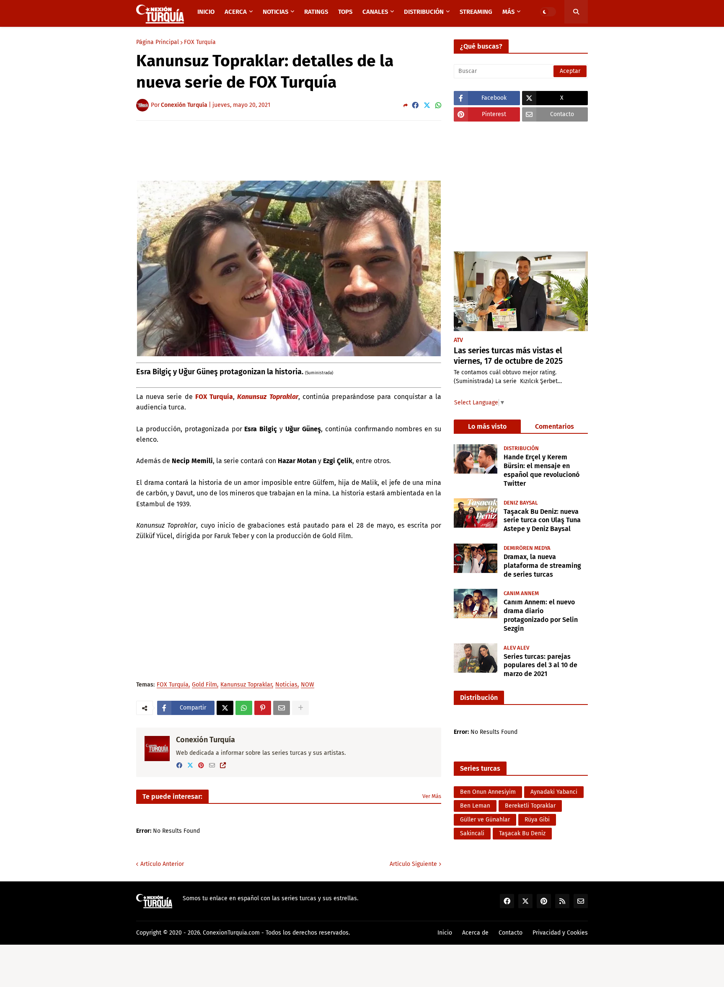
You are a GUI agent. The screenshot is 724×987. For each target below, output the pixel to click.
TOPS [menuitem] (345, 12)
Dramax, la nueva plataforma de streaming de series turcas (542, 565)
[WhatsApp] (438, 105)
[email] (212, 765)
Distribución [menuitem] (424, 12)
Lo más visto (487, 426)
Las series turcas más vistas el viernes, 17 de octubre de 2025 (508, 356)
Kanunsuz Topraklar (267, 397)
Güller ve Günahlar (485, 819)
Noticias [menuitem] (275, 12)
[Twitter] (427, 105)
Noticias (286, 685)
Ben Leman (475, 805)
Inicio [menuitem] (206, 12)
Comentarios (554, 426)
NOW (307, 685)
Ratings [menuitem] (316, 12)
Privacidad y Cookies (560, 932)
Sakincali (472, 833)
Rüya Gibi (537, 819)
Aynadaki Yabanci (553, 791)
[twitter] (190, 765)
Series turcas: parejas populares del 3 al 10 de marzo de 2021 (540, 665)
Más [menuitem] (508, 12)
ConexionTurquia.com (231, 932)
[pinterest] (201, 765)
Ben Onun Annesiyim (488, 791)
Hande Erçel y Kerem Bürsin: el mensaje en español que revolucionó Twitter (541, 470)
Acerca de (475, 932)
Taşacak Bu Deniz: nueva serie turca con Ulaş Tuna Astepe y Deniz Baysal (542, 520)
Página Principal (157, 42)
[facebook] (179, 765)
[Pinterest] (262, 708)
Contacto (510, 932)
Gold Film (204, 685)
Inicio (444, 932)
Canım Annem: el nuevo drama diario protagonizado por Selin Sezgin (541, 615)
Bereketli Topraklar (530, 805)
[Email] (281, 708)
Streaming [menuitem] (476, 12)
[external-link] (223, 765)
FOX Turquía (200, 42)
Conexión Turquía (205, 739)
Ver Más (431, 796)
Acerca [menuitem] (236, 12)
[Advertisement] (288, 150)
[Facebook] (415, 105)
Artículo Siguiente (413, 864)
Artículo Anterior (162, 864)
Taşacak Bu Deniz (522, 833)
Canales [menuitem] (375, 12)
